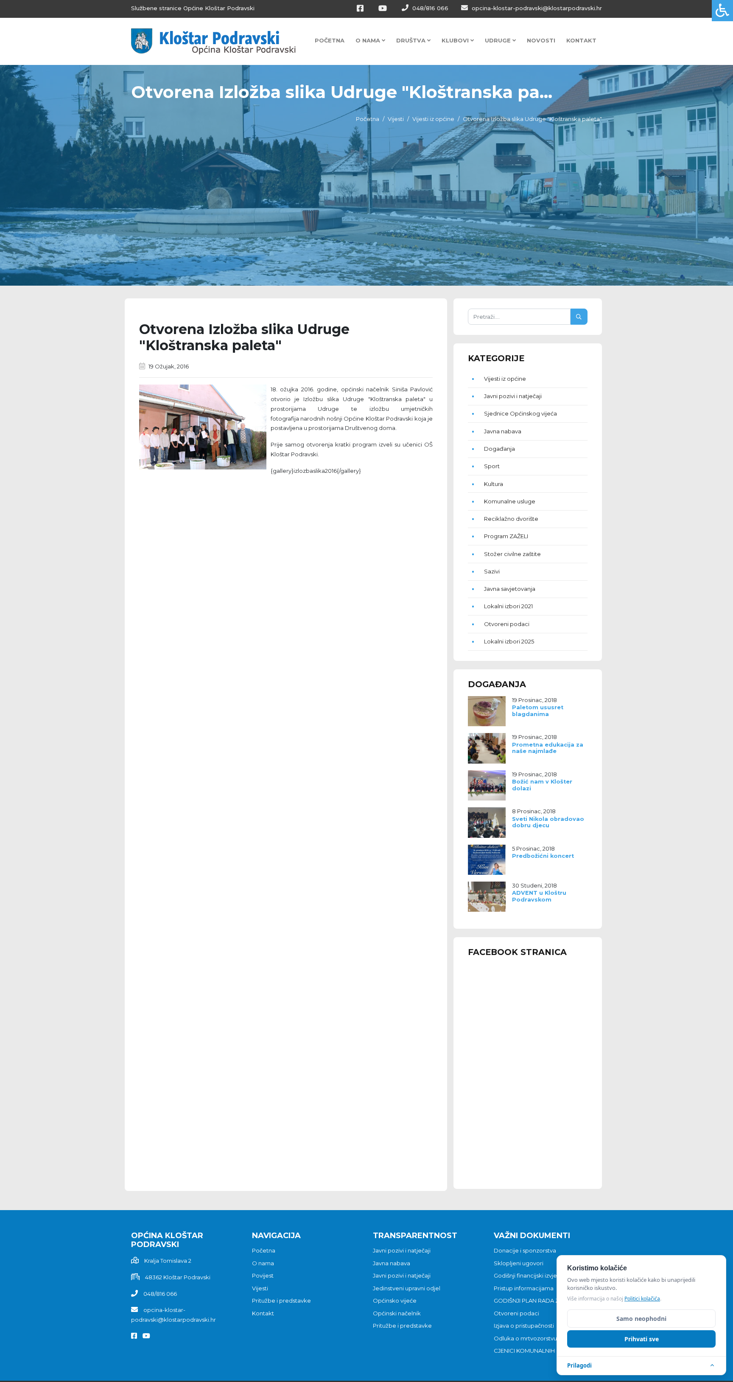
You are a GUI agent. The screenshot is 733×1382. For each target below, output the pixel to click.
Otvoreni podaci (506, 624)
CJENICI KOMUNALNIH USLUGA (536, 1350)
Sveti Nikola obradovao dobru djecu (548, 822)
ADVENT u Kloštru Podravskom (539, 896)
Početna (329, 40)
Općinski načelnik (397, 1313)
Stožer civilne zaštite (512, 554)
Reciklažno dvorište (511, 518)
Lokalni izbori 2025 (509, 641)
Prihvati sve (641, 1339)
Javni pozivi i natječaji (513, 396)
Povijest (263, 1275)
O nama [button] (368, 40)
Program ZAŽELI (506, 536)
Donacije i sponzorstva (525, 1250)
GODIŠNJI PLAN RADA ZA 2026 (535, 1300)
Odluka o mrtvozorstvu (525, 1338)
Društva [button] (411, 40)
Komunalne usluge (509, 501)
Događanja (499, 448)
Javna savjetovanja (509, 588)
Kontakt (581, 40)
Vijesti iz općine (433, 118)
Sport (492, 466)
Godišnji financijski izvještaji (531, 1275)
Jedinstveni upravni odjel (406, 1288)
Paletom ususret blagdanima (537, 710)
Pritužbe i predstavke (281, 1300)
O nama (263, 1263)
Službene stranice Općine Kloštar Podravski (193, 8)
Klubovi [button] (456, 40)
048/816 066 (429, 8)
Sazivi (492, 571)
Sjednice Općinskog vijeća (520, 413)
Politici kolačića (642, 1298)
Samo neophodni (641, 1319)
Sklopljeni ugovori (518, 1263)
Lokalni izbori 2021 (508, 606)
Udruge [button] (498, 40)
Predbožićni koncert (543, 856)
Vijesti (396, 118)
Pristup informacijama (524, 1288)
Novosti (541, 40)
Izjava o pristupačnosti (524, 1325)
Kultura (493, 483)
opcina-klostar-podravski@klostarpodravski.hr (536, 8)
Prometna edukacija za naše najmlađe (547, 748)
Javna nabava (502, 431)
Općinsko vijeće (395, 1300)
